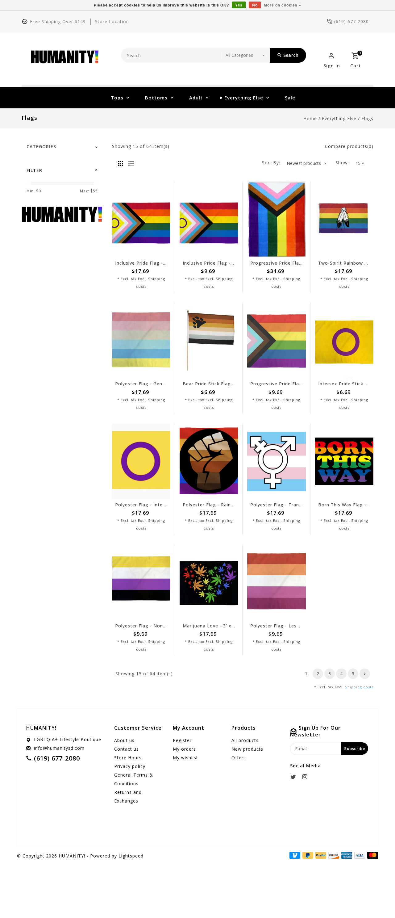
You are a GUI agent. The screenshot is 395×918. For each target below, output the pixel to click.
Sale (290, 97)
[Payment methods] (371, 855)
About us (124, 740)
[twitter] (295, 777)
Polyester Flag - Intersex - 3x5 (150, 505)
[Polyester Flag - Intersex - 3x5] (141, 461)
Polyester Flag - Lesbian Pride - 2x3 (291, 626)
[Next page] (365, 674)
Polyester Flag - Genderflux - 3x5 (153, 384)
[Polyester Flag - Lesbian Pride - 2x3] (276, 582)
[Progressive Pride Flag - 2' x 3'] (276, 340)
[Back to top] (376, 899)
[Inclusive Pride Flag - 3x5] (141, 219)
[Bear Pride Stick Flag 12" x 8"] (209, 340)
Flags (367, 118)
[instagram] (306, 777)
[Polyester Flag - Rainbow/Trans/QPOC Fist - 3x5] (209, 461)
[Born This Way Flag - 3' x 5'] (344, 461)
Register (182, 740)
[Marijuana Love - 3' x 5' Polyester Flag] (209, 582)
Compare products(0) (349, 146)
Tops (117, 97)
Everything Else (243, 97)
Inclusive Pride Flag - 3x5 (144, 263)
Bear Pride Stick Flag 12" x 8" (217, 384)
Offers (238, 758)
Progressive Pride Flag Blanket (285, 263)
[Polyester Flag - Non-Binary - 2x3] (141, 582)
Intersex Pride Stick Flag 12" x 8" (356, 384)
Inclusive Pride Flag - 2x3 (211, 263)
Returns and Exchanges (128, 796)
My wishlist (185, 758)
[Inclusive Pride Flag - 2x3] (209, 219)
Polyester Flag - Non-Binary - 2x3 (154, 626)
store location (112, 21)
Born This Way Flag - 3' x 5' (350, 505)
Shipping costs (359, 687)
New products (247, 749)
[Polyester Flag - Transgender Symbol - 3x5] (276, 461)
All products (245, 740)
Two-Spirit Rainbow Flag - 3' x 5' (355, 263)
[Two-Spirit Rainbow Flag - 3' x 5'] (344, 219)
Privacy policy (129, 766)
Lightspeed (130, 856)
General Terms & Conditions (133, 779)
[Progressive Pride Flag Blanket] (276, 219)
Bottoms (156, 97)
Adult (196, 97)
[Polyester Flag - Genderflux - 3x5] (141, 340)
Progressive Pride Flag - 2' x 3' (285, 384)
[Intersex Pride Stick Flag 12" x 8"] (344, 340)
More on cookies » (282, 5)
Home (310, 118)
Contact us (126, 749)
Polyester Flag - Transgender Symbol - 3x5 (299, 505)
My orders (184, 749)
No (255, 5)
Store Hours (128, 758)
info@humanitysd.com (59, 748)
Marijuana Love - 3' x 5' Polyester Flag (227, 626)
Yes (239, 5)
